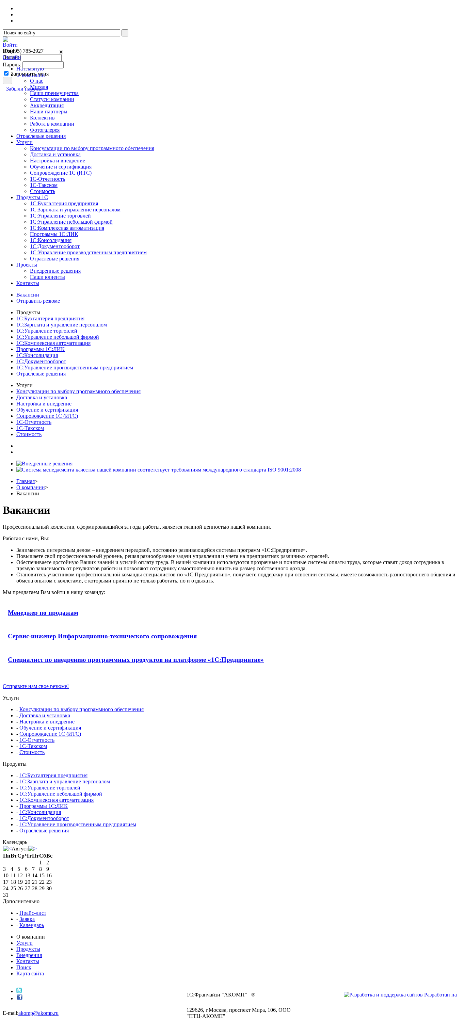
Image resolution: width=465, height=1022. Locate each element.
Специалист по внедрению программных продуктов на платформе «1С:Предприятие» (136, 659)
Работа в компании (52, 124)
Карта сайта (30, 973)
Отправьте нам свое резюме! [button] (36, 686)
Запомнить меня (30, 74)
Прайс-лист (32, 913)
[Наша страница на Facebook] (19, 998)
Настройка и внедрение (57, 160)
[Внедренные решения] (44, 463)
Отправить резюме (38, 301)
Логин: (11, 57)
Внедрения (29, 955)
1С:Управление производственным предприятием (88, 252)
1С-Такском (44, 185)
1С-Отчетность (47, 179)
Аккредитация (47, 105)
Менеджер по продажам (43, 612)
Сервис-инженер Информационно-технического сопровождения (102, 636)
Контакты (27, 961)
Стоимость (42, 191)
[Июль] (7, 848)
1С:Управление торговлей (60, 216)
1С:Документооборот (55, 246)
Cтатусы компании (52, 99)
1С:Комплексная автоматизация (67, 228)
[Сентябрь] (32, 848)
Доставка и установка (55, 154)
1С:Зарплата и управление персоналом (75, 209)
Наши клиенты (47, 277)
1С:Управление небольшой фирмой (71, 222)
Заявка (27, 919)
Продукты (28, 949)
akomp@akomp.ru (38, 1013)
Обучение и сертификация (61, 167)
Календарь (31, 925)
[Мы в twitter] (19, 991)
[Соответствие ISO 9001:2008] (158, 470)
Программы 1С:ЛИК (54, 234)
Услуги (24, 943)
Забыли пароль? (24, 89)
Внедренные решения (55, 271)
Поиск (23, 967)
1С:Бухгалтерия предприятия (64, 203)
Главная (25, 481)
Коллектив (42, 118)
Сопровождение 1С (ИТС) (61, 173)
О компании (30, 487)
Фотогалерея (45, 130)
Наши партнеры (48, 111)
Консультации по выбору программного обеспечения (92, 148)
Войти (10, 45)
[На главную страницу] (5, 40)
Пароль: (12, 64)
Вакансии (27, 295)
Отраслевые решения (54, 258)
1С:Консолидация (50, 240)
